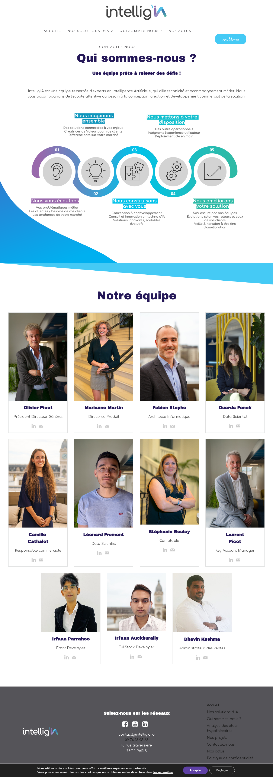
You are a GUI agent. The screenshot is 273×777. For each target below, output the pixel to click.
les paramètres (163, 772)
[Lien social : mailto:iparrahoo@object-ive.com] (74, 657)
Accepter (195, 770)
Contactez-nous (117, 47)
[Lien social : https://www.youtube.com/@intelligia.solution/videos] (137, 724)
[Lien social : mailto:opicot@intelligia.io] (41, 426)
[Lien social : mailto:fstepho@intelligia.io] (173, 426)
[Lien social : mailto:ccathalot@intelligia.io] (41, 560)
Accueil (52, 31)
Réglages (222, 770)
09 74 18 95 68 (136, 740)
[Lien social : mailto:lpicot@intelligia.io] (239, 560)
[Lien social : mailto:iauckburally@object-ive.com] (140, 656)
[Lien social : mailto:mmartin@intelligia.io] (107, 426)
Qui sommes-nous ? (141, 31)
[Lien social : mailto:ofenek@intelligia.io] (239, 426)
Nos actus (179, 31)
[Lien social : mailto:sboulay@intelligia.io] (173, 550)
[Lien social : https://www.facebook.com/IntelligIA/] (127, 724)
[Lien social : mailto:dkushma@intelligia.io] (206, 657)
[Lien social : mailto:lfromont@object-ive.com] (107, 553)
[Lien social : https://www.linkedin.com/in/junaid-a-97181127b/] (132, 656)
